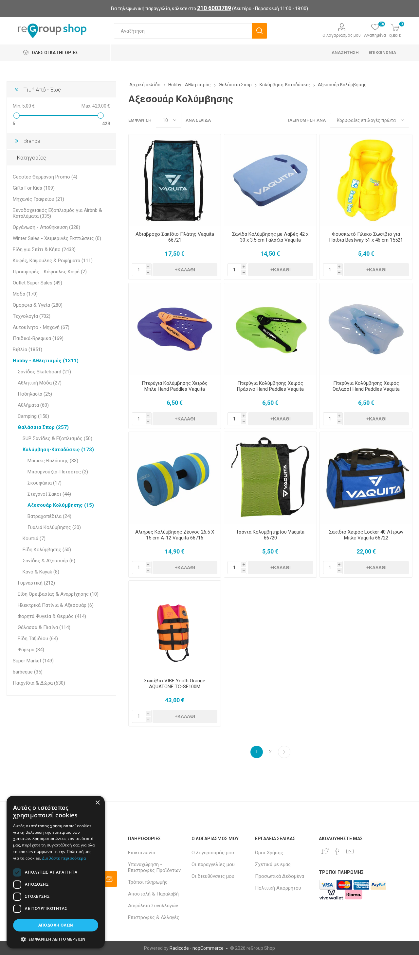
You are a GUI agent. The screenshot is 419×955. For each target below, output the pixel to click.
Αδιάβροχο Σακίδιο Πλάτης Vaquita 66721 (175, 237)
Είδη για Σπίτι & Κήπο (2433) (44, 249)
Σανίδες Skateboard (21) (44, 372)
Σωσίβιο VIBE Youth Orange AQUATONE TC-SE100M (174, 684)
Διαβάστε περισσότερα (64, 858)
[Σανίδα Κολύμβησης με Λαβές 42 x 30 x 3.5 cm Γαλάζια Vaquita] (270, 180)
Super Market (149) (33, 661)
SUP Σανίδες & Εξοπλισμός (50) (57, 438)
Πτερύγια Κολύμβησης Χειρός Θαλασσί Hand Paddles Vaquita (366, 386)
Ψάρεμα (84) (31, 650)
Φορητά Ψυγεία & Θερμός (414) (52, 616)
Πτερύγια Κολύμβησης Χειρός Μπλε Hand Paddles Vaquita (175, 386)
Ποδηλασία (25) (35, 394)
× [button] (97, 802)
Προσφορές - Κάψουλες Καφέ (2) (50, 272)
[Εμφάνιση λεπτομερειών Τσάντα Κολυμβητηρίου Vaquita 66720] (270, 478)
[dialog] (56, 872)
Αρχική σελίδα (144, 84)
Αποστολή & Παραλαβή (153, 894)
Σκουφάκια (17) (44, 483)
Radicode (179, 948)
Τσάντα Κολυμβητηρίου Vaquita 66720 (270, 535)
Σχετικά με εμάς (273, 864)
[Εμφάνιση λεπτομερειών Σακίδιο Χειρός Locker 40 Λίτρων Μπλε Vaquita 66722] (366, 478)
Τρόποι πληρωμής (148, 882)
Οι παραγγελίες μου (213, 864)
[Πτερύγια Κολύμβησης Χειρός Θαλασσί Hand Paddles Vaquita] (366, 329)
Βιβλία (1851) (27, 349)
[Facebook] (337, 851)
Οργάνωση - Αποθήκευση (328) (46, 227)
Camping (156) (33, 416)
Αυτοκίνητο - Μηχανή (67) (41, 327)
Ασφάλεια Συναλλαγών (153, 906)
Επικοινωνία (141, 853)
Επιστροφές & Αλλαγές (153, 917)
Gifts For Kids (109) (34, 188)
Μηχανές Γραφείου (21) (38, 199)
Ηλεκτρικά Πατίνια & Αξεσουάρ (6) (56, 605)
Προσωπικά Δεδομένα (279, 876)
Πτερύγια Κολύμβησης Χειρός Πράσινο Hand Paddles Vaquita (270, 386)
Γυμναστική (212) (36, 583)
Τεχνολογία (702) (31, 316)
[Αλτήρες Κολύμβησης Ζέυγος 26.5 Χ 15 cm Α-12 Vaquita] (175, 478)
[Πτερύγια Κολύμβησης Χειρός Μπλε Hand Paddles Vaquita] (175, 329)
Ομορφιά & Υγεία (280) (38, 305)
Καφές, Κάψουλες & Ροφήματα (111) (53, 261)
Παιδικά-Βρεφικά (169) (38, 338)
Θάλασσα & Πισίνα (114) (44, 627)
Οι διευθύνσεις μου (212, 876)
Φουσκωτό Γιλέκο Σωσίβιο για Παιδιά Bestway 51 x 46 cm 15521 (366, 237)
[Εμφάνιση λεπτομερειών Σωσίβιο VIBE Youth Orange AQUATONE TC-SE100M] (175, 627)
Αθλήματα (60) (33, 405)
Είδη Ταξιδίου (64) (38, 638)
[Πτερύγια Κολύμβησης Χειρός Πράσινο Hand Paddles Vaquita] (270, 329)
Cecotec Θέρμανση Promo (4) (45, 177)
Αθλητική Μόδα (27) (40, 383)
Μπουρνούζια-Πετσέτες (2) (57, 472)
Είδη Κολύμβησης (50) (47, 550)
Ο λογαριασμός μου (341, 35)
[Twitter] (325, 851)
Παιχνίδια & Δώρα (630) (39, 683)
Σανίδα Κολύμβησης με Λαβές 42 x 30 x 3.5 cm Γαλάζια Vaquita (270, 237)
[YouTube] (350, 851)
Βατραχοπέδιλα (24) (49, 516)
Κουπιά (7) (34, 538)
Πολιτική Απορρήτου (278, 888)
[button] (55, 939)
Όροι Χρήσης (269, 853)
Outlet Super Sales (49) (37, 283)
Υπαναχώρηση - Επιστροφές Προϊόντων (154, 867)
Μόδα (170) (25, 294)
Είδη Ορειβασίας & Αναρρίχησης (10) (58, 594)
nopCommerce (208, 948)
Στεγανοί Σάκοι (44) (49, 494)
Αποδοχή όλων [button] (55, 925)
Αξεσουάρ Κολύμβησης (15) (60, 505)
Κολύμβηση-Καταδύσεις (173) (58, 449)
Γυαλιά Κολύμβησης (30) (54, 527)
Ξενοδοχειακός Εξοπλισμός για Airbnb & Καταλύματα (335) (57, 213)
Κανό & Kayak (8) (41, 572)
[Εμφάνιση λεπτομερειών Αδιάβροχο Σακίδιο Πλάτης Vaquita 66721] (175, 180)
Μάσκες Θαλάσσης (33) (52, 461)
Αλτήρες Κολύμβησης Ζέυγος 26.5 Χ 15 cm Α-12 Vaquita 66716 (174, 535)
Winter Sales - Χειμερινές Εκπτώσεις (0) (57, 238)
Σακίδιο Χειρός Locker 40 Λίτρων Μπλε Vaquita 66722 (366, 535)
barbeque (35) (28, 672)
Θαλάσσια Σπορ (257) (43, 427)
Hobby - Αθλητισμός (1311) (46, 361)
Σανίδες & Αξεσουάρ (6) (49, 561)
